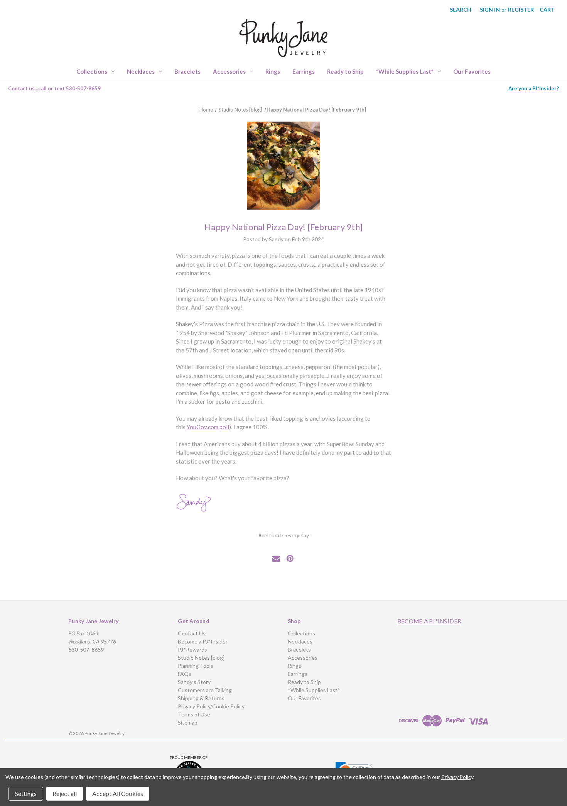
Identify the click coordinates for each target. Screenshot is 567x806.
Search (460, 9)
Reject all (64, 793)
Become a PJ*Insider (203, 641)
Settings (26, 793)
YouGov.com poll (208, 426)
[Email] (276, 558)
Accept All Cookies (117, 793)
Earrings (303, 71)
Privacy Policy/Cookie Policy (211, 706)
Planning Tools (195, 665)
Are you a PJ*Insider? (533, 88)
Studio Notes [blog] (201, 657)
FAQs (184, 674)
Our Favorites (472, 71)
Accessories (229, 71)
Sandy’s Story (194, 682)
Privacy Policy (457, 777)
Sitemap (187, 722)
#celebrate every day (283, 535)
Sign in (490, 9)
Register (521, 9)
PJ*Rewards (192, 649)
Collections (91, 71)
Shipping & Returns (201, 698)
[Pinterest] (290, 558)
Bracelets (187, 71)
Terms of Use (194, 714)
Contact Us (192, 633)
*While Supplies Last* (405, 71)
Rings (272, 71)
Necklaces (141, 71)
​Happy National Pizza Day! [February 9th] (283, 227)
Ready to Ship (345, 71)
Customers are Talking (205, 690)
